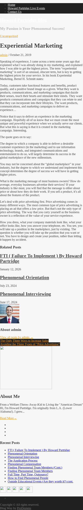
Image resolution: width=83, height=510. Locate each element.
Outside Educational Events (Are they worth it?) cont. (40, 481)
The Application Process (22, 460)
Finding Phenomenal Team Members (30, 471)
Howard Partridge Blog (23, 19)
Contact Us (14, 11)
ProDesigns (24, 508)
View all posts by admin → (16, 337)
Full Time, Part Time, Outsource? (28, 474)
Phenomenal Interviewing (25, 293)
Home (11, 4)
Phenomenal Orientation (24, 277)
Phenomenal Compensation (24, 464)
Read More (8, 418)
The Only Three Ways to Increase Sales (24, 340)
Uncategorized (9, 36)
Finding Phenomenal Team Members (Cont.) (35, 467)
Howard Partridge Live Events (26, 8)
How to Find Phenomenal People (28, 478)
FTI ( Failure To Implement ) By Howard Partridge (39, 450)
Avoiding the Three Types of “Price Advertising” (30, 344)
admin (4, 55)
